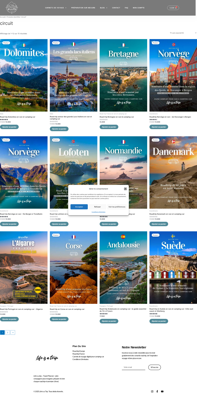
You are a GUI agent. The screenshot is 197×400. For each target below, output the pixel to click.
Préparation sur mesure (83, 8)
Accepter (79, 207)
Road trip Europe (79, 351)
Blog (102, 8)
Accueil (2, 17)
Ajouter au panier (9, 127)
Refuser (97, 207)
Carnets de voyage (54, 8)
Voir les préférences (117, 207)
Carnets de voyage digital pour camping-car (88, 357)
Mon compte (139, 8)
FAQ (126, 8)
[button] (125, 189)
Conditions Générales (98, 212)
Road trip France (79, 354)
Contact (116, 8)
